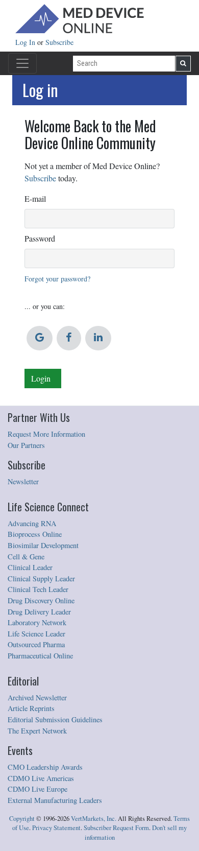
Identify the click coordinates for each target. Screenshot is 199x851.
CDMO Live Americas (41, 778)
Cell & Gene (26, 556)
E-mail (35, 198)
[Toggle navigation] (22, 63)
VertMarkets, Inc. (93, 818)
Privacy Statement (56, 827)
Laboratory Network (37, 622)
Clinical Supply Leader (41, 578)
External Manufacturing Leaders (55, 800)
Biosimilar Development (43, 545)
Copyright (22, 818)
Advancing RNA (32, 523)
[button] (40, 338)
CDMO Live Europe (37, 789)
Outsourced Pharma (36, 644)
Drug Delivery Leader (39, 612)
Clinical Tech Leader (38, 589)
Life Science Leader (36, 634)
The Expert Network (37, 731)
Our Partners (26, 445)
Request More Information (46, 434)
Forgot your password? (57, 278)
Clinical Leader (30, 567)
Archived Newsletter (37, 697)
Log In (26, 42)
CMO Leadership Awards (45, 767)
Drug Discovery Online (41, 600)
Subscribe (59, 42)
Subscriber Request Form (116, 827)
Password (39, 238)
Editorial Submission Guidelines (55, 719)
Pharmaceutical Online (40, 655)
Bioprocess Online (35, 534)
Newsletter (23, 481)
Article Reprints (31, 708)
